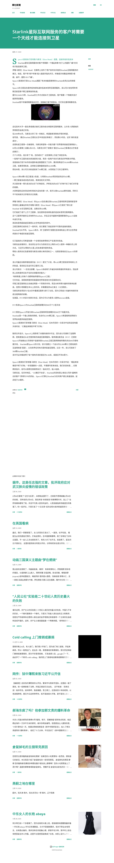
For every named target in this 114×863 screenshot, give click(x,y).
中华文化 (53, 12)
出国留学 (81, 12)
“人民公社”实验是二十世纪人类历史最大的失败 (41, 598)
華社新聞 (16, 4)
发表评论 (19, 585)
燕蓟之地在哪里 (23, 783)
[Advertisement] (42, 452)
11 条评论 (19, 736)
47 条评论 (19, 512)
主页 (13, 12)
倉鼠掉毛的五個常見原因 (30, 747)
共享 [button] (89, 59)
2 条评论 (19, 548)
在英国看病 (20, 523)
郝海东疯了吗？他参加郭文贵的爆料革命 (41, 710)
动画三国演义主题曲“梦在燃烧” (34, 560)
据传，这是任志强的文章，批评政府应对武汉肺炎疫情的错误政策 (41, 484)
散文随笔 (32, 12)
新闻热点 (63, 12)
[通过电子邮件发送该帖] (25, 390)
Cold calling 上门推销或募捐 (33, 637)
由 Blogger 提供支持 (58, 846)
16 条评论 (19, 699)
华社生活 (42, 12)
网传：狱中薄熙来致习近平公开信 (36, 674)
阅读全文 (69, 512)
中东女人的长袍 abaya (28, 814)
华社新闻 (22, 12)
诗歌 (72, 12)
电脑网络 (90, 69)
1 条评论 (19, 772)
